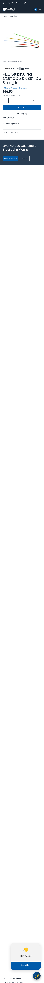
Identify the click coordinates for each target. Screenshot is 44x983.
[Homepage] (9, 9)
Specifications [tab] (11, 132)
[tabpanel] (22, 137)
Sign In (25, 3)
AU (5, 3)
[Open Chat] (37, 976)
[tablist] (22, 132)
